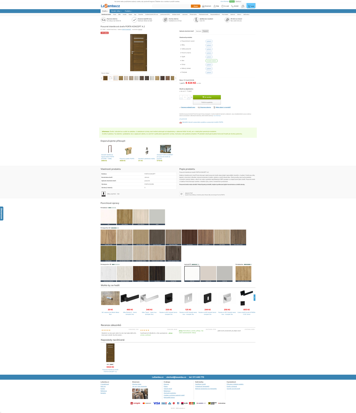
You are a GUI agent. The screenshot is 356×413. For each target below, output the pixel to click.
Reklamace (167, 391)
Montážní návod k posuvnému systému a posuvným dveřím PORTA (202, 122)
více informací (217, 115)
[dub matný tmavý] (238, 237)
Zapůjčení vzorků (200, 384)
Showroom (207, 6)
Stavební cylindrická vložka (146, 158)
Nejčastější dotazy (169, 397)
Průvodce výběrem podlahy (235, 384)
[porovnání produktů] (242, 5)
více (224, 1)
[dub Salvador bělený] (125, 253)
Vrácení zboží (168, 388)
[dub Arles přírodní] (141, 237)
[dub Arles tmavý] (157, 237)
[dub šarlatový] (141, 274)
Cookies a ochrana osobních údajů (174, 395)
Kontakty (103, 393)
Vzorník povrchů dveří (233, 388)
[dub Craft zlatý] (108, 237)
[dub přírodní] (108, 253)
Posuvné (205, 31)
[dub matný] (222, 237)
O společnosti (105, 384)
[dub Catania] (125, 217)
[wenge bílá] (173, 274)
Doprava (166, 384)
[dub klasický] (125, 237)
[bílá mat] (192, 274)
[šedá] (157, 217)
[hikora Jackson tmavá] (173, 253)
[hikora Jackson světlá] (157, 253)
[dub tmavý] (157, 274)
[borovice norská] (125, 274)
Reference (104, 391)
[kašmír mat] (208, 274)
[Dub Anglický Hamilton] (243, 274)
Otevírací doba (136, 384)
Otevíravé (198, 31)
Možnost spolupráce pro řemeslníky (206, 388)
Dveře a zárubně (232, 386)
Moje (217, 6)
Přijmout (232, 1)
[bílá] (108, 217)
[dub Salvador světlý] (141, 253)
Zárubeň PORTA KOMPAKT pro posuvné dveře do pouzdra (165, 156)
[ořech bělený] (141, 217)
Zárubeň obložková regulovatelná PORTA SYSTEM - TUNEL (107, 156)
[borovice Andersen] (108, 274)
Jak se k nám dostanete (139, 386)
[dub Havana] (189, 237)
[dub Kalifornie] (206, 237)
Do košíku (207, 97)
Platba (166, 386)
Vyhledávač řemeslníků (202, 386)
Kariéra (103, 388)
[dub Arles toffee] (173, 237)
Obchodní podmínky (170, 393)
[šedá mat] (225, 274)
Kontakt (236, 6)
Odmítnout (238, 1)
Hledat (196, 6)
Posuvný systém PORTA (127, 158)
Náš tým (103, 386)
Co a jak (226, 6)
